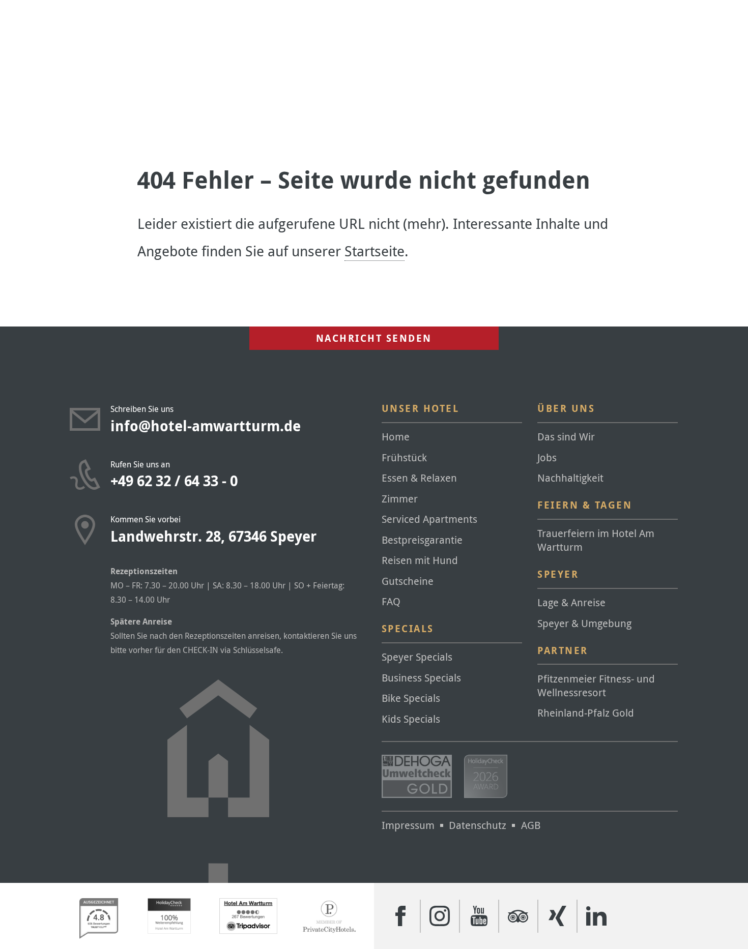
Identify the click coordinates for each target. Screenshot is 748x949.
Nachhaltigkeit (570, 478)
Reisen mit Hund (420, 560)
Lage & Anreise (571, 602)
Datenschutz (477, 825)
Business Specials (421, 678)
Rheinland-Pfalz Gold (585, 713)
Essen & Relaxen (419, 478)
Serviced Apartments (429, 519)
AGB (530, 825)
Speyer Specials (417, 657)
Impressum (408, 825)
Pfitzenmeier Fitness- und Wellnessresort (596, 685)
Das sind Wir (566, 436)
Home (396, 436)
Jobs (547, 457)
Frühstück (404, 457)
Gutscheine (408, 581)
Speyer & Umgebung (584, 623)
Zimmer (400, 499)
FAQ (391, 601)
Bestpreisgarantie (422, 540)
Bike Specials (411, 698)
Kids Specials (411, 719)
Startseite (374, 251)
